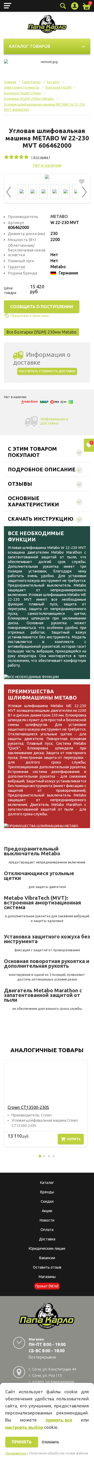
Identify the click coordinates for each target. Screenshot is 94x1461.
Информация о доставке (54, 421)
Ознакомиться (15, 1453)
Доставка (47, 1239)
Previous (9, 191)
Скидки (47, 1201)
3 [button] (49, 1156)
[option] (45, 1103)
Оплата (47, 1230)
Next (84, 191)
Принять (22, 1442)
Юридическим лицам (47, 1248)
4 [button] (53, 1156)
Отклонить (50, 1442)
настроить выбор (24, 1427)
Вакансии (47, 1258)
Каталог (47, 1183)
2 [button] (44, 1156)
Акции (47, 1211)
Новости (47, 1220)
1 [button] (40, 1156)
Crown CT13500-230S (28, 1107)
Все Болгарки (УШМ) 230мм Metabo (42, 332)
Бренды (47, 1192)
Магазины (47, 1277)
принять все (59, 1420)
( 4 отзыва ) (40, 157)
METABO (59, 216)
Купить (74, 1139)
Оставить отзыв (47, 1267)
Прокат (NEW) (47, 1286)
